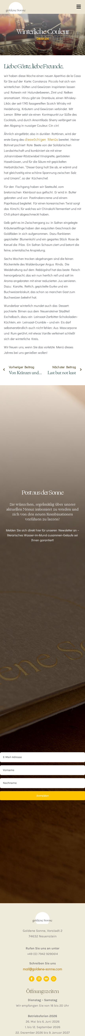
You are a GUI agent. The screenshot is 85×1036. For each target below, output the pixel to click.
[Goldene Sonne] (53, 979)
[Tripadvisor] (46, 979)
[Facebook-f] (31, 979)
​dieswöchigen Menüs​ (41, 139)
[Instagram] (39, 979)
